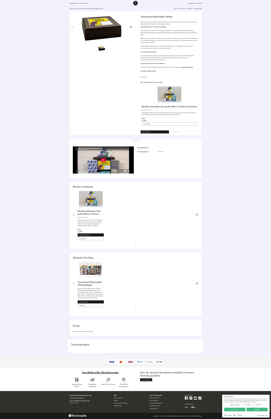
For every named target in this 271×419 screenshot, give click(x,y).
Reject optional (235, 409)
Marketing (258, 404)
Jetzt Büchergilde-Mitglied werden (100, 372)
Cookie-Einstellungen (196, 416)
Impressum (156, 416)
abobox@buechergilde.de (187, 67)
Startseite (71, 9)
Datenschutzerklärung (170, 416)
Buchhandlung (192, 3)
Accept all (257, 409)
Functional (248, 404)
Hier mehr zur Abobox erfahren (148, 71)
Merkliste (190, 9)
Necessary (237, 404)
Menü (198, 3)
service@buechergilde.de (79, 401)
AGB (162, 416)
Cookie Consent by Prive (262, 415)
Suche (175, 9)
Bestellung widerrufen (183, 416)
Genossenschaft (84, 3)
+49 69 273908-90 (76, 398)
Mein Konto (183, 9)
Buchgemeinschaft (74, 3)
